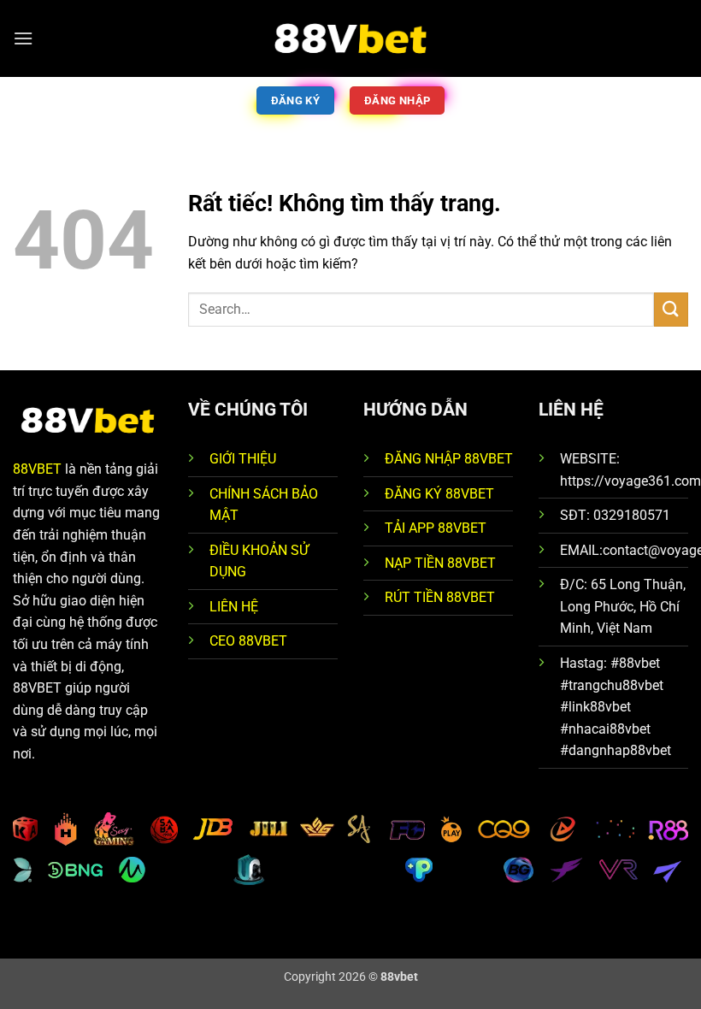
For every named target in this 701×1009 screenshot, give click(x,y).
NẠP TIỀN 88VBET (440, 563)
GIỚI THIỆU (242, 459)
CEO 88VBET (248, 641)
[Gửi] (671, 309)
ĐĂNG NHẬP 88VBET (449, 459)
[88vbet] (350, 38)
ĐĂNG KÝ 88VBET (439, 494)
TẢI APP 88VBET (435, 528)
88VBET (37, 469)
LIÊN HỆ (233, 607)
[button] (23, 38)
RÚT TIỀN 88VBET (440, 597)
